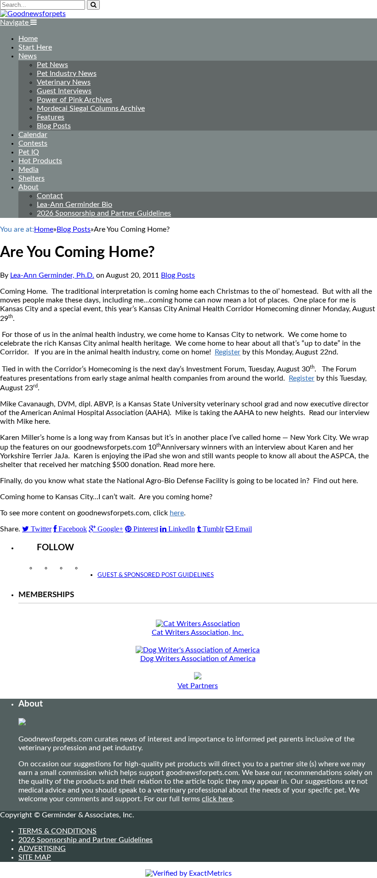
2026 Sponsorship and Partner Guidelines (104, 213)
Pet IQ (28, 152)
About (28, 187)
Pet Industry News (67, 73)
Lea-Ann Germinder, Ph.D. (52, 275)
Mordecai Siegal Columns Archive (91, 108)
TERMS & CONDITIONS (57, 831)
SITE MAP (34, 857)
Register (227, 352)
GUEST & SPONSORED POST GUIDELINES (155, 575)
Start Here (35, 47)
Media (28, 169)
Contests (32, 143)
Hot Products (40, 161)
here (177, 513)
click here (217, 799)
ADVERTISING (42, 848)
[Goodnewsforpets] (33, 13)
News (27, 56)
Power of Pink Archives (74, 99)
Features (50, 117)
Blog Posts (54, 126)
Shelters (31, 178)
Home (28, 38)
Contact (50, 196)
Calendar (32, 134)
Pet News (52, 64)
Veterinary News (64, 82)
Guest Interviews (64, 91)
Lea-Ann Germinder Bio (74, 204)
